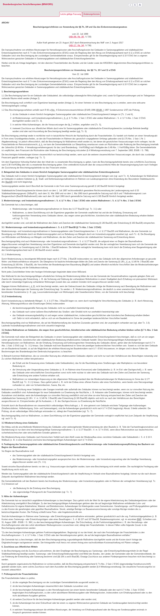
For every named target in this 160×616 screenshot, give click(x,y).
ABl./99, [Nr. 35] (77, 37)
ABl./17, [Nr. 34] (77, 45)
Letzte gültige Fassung (70, 14)
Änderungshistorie (91, 14)
